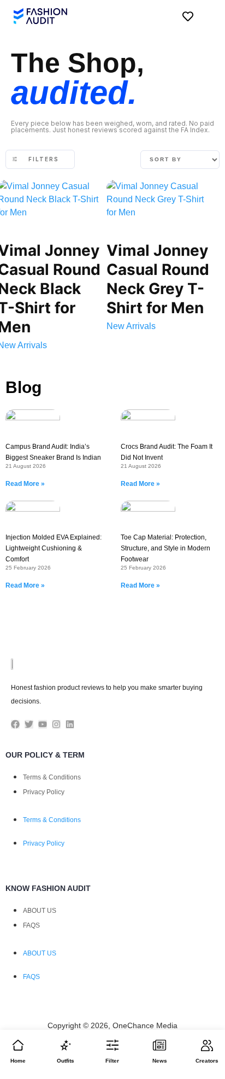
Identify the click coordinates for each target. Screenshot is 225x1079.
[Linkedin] (70, 724)
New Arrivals (131, 326)
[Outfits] (65, 1045)
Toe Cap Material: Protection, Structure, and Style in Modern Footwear (165, 548)
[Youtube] (42, 724)
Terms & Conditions (52, 777)
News (159, 1061)
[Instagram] (56, 724)
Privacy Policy (43, 792)
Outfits (65, 1061)
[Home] (18, 1045)
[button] (205, 16)
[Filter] (112, 1045)
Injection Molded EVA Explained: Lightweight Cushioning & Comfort (53, 548)
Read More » (25, 484)
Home (18, 1061)
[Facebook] (15, 724)
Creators (207, 1061)
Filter (112, 1061)
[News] (159, 1045)
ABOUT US (39, 910)
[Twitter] (29, 724)
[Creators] (207, 1045)
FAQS (31, 925)
